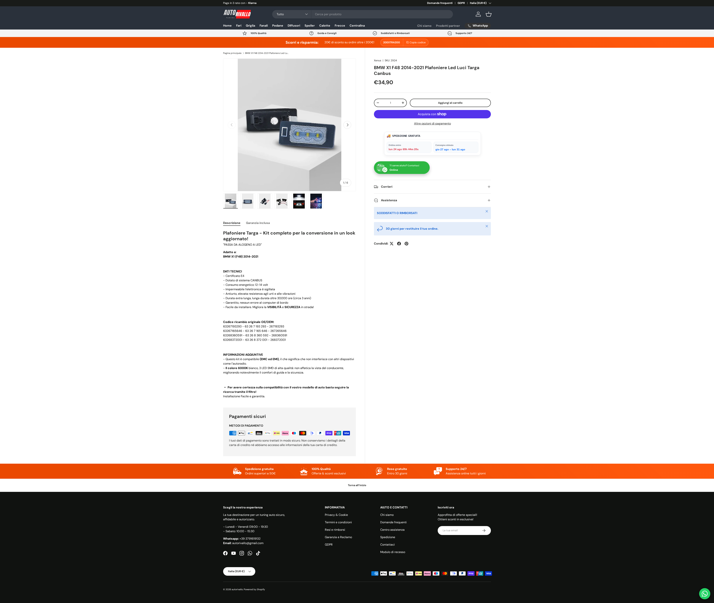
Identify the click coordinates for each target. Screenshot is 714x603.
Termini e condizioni (338, 522)
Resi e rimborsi (335, 530)
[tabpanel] (289, 314)
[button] (489, 14)
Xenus (377, 60)
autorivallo (237, 589)
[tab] (231, 223)
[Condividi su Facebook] (399, 243)
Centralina (357, 26)
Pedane (277, 26)
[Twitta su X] (391, 243)
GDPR (461, 3)
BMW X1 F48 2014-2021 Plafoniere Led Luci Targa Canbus (267, 53)
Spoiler (310, 26)
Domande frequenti (440, 3)
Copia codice (418, 42)
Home (227, 26)
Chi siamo (424, 26)
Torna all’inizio (357, 485)
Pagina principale (232, 53)
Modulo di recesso (392, 552)
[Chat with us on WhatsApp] (704, 593)
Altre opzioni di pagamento (432, 123)
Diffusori (294, 26)
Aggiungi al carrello (450, 102)
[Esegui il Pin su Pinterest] (406, 243)
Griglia (250, 26)
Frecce (340, 26)
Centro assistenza (392, 530)
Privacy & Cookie (336, 515)
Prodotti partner (448, 26)
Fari (238, 26)
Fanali (264, 26)
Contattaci (387, 545)
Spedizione (387, 537)
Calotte (324, 26)
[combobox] (362, 14)
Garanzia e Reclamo (338, 537)
